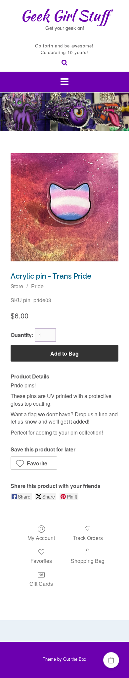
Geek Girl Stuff (65, 15)
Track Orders (88, 537)
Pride (37, 286)
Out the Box (74, 659)
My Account (41, 537)
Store (17, 286)
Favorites (41, 560)
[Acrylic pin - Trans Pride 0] (64, 207)
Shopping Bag (88, 560)
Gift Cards (41, 583)
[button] (34, 463)
